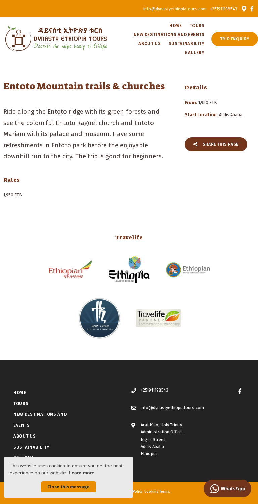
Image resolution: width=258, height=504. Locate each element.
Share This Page (220, 144)
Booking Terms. (157, 491)
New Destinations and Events (169, 34)
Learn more (81, 472)
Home (175, 25)
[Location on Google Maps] (243, 8)
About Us (149, 43)
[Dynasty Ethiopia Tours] (57, 38)
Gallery (195, 52)
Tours (197, 25)
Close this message (68, 486)
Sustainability (187, 43)
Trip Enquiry (234, 39)
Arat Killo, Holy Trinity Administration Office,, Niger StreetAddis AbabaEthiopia (162, 439)
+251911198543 (224, 9)
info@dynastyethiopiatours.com (175, 9)
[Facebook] (252, 8)
